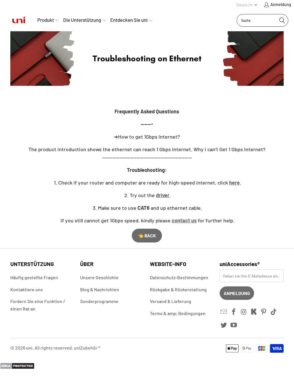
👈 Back (147, 235)
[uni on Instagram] (244, 311)
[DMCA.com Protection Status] (17, 367)
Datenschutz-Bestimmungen (179, 277)
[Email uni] (224, 311)
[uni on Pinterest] (264, 311)
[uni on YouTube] (234, 325)
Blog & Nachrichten (99, 289)
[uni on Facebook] (234, 311)
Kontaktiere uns (26, 289)
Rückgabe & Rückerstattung (178, 289)
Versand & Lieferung (170, 301)
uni (29, 347)
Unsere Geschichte (99, 277)
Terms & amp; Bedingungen (178, 313)
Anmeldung (280, 4)
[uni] (19, 20)
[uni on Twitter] (224, 325)
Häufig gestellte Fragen (34, 277)
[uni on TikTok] (274, 311)
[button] (246, 4)
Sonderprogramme (99, 301)
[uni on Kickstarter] (253, 311)
